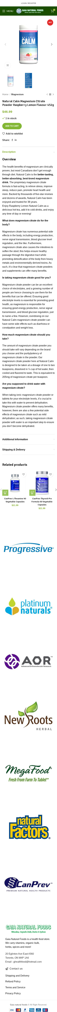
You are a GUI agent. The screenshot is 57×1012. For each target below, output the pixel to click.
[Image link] (28, 928)
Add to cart (12, 126)
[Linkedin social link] (15, 140)
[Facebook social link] (12, 140)
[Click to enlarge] (8, 65)
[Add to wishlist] (23, 474)
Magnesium (17, 94)
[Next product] (53, 94)
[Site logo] (29, 10)
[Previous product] (47, 94)
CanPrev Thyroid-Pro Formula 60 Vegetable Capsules (41, 501)
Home (5, 94)
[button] (5, 493)
